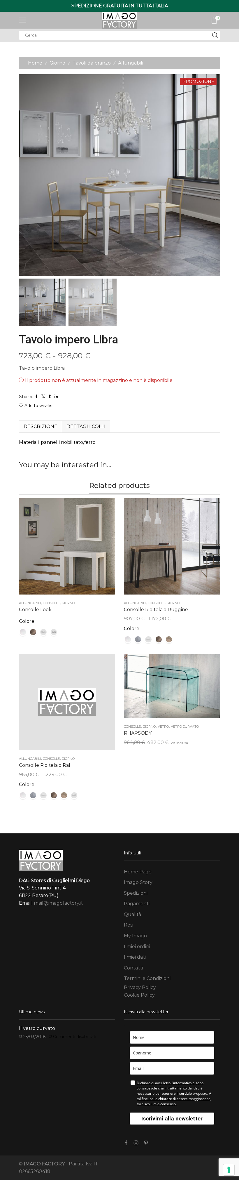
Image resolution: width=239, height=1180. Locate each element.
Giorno (57, 63)
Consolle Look (35, 609)
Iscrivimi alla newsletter (172, 1118)
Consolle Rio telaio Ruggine (156, 609)
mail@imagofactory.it (58, 903)
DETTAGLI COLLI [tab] (86, 426)
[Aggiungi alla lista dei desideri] (61, 548)
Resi (128, 925)
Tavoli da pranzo (92, 63)
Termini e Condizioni (147, 978)
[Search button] (215, 35)
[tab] (40, 426)
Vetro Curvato (185, 726)
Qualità (132, 914)
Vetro (163, 726)
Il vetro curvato (37, 1028)
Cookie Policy (139, 995)
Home (35, 63)
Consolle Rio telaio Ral (44, 765)
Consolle (51, 603)
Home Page (138, 872)
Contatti (133, 968)
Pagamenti (137, 903)
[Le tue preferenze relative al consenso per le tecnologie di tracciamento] (228, 1169)
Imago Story (138, 882)
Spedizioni (135, 893)
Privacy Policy (140, 987)
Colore (26, 621)
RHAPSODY (138, 733)
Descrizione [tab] (40, 426)
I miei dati (135, 957)
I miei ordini (137, 946)
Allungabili (130, 63)
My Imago (135, 936)
